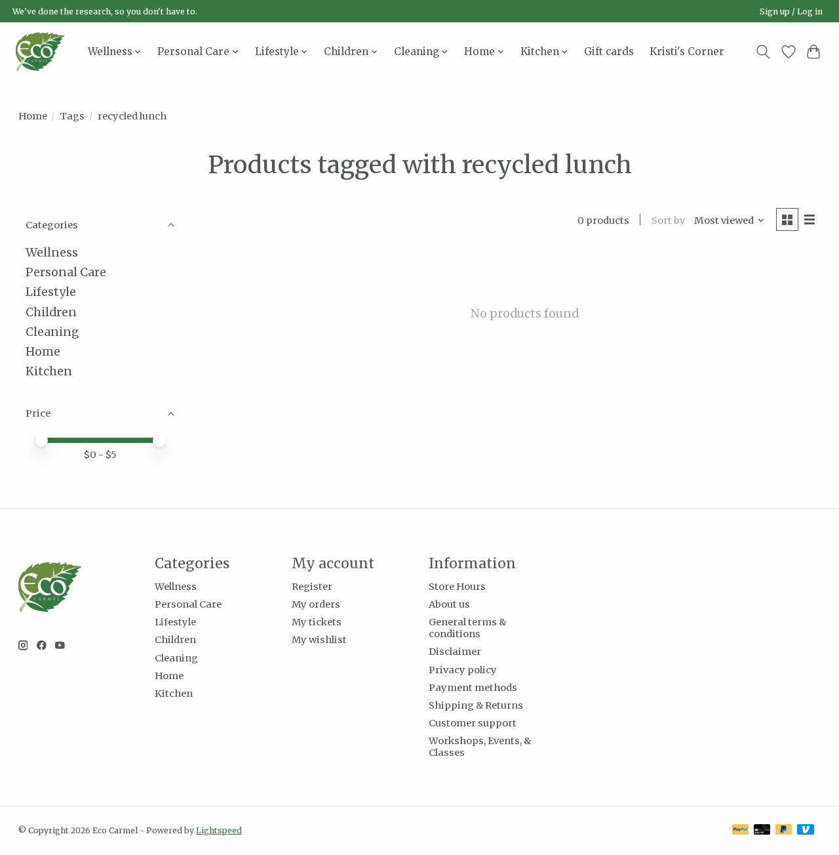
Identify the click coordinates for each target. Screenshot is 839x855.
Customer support (473, 723)
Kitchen (49, 371)
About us (449, 604)
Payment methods (473, 688)
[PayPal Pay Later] (783, 830)
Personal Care (66, 272)
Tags (72, 116)
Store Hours (457, 587)
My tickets (316, 622)
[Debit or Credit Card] (762, 830)
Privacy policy (463, 670)
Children (51, 312)
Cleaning (52, 332)
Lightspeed (219, 830)
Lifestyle (51, 292)
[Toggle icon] (762, 52)
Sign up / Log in (791, 11)
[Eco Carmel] (40, 51)
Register (312, 587)
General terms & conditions (467, 628)
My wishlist (319, 640)
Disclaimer (455, 651)
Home (32, 116)
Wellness (52, 252)
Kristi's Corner (687, 51)
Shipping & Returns (476, 705)
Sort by (669, 220)
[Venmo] (805, 830)
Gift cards (609, 51)
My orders (316, 604)
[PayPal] (740, 830)
